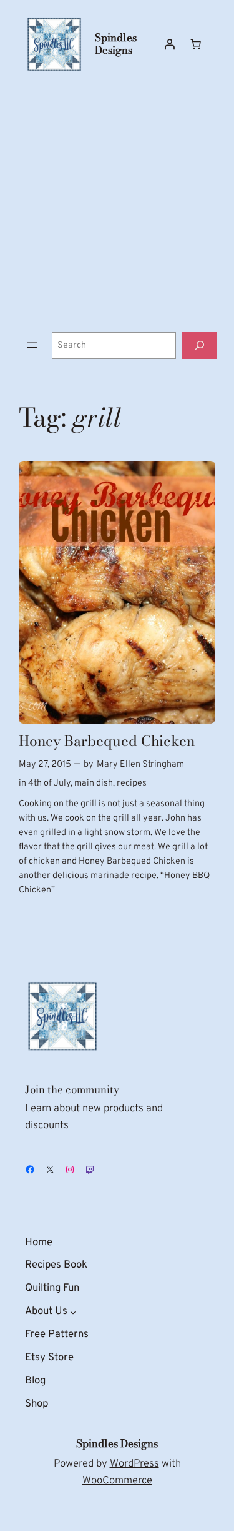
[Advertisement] (117, 202)
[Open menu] (32, 345)
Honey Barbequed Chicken (107, 741)
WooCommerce (117, 1480)
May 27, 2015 (45, 765)
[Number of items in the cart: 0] (196, 44)
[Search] (199, 345)
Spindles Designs (116, 43)
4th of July (49, 783)
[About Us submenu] (73, 1312)
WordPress (134, 1463)
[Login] (170, 44)
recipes (132, 783)
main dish (93, 783)
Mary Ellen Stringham (140, 765)
